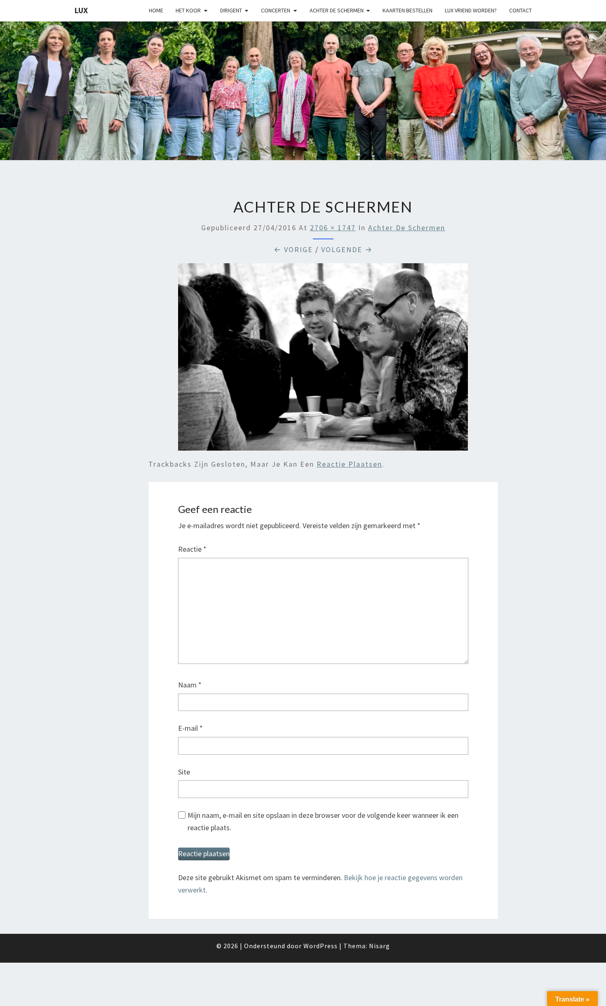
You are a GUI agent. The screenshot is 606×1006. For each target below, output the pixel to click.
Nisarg (379, 946)
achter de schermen (406, 227)
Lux (81, 10)
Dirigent (231, 10)
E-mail (190, 728)
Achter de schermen (337, 10)
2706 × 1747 (333, 227)
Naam (190, 685)
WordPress (320, 946)
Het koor (188, 10)
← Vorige (293, 249)
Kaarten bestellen (407, 10)
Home (156, 10)
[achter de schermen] (323, 360)
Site (184, 772)
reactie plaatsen (349, 464)
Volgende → (347, 249)
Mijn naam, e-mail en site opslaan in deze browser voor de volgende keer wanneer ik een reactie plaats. (323, 821)
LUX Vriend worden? (471, 10)
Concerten (275, 10)
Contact (520, 10)
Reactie (192, 549)
